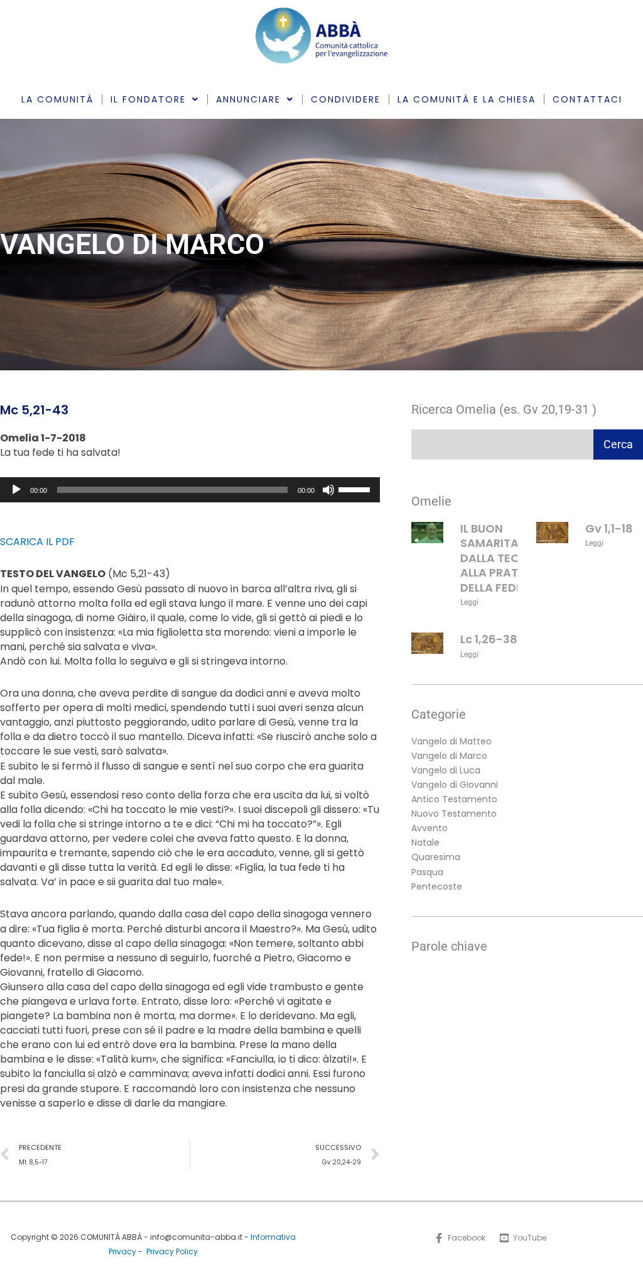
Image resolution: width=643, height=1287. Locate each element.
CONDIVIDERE (346, 99)
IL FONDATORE (148, 99)
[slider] (356, 488)
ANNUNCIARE (248, 99)
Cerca (618, 444)
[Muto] (328, 489)
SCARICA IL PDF (37, 541)
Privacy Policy (172, 1251)
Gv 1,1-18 (609, 528)
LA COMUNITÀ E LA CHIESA (466, 99)
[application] (190, 489)
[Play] (16, 489)
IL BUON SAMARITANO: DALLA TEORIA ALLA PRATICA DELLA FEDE (499, 558)
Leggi (469, 602)
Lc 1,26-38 (488, 639)
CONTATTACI (587, 99)
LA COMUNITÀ (57, 99)
